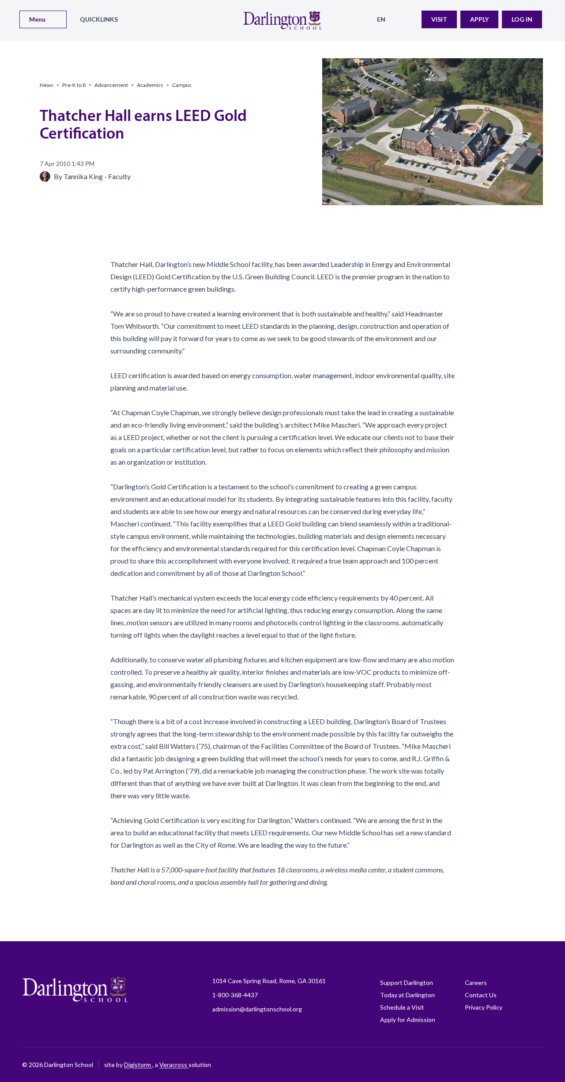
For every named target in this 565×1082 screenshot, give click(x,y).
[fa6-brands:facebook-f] (426, 1064)
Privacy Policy (483, 1007)
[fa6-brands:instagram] (448, 1064)
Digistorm (138, 1064)
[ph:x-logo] (536, 1064)
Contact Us (481, 995)
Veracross (173, 1064)
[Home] (282, 20)
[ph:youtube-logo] (514, 1064)
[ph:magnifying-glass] (409, 19)
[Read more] (426, 1064)
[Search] (409, 19)
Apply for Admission (407, 1019)
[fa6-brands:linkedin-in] (492, 1064)
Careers (476, 982)
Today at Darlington (407, 995)
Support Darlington (406, 982)
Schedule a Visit (402, 1007)
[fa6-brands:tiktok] (470, 1064)
